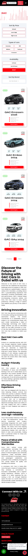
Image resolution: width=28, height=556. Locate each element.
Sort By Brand (13, 81)
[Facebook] (10, 495)
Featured (20, 49)
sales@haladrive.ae (7, 524)
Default (14, 29)
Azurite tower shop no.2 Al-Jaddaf (11, 528)
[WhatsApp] (18, 495)
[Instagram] (14, 495)
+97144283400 (5, 521)
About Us (4, 543)
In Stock (14, 63)
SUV (20, 46)
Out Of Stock (14, 66)
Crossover (14, 52)
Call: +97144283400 (11, 2)
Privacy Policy (14, 551)
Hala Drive (7, 546)
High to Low (14, 35)
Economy (8, 46)
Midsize (8, 49)
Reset (14, 70)
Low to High (14, 32)
